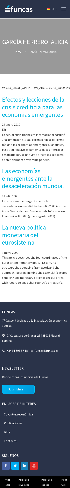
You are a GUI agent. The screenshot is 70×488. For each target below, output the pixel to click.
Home (18, 52)
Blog (7, 432)
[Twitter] (15, 466)
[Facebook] (6, 466)
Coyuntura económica (18, 414)
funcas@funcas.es (46, 351)
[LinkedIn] (24, 466)
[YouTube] (34, 466)
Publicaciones (13, 423)
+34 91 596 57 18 (17, 351)
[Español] (52, 9)
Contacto (10, 441)
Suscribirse (15, 389)
